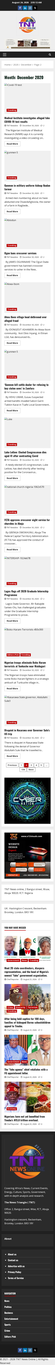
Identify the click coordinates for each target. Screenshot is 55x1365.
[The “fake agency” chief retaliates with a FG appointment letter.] (27, 1050)
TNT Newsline (12, 125)
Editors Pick (13, 655)
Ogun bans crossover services (27, 233)
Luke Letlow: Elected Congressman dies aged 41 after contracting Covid (27, 432)
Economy (11, 1108)
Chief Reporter (13, 979)
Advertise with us (16, 1266)
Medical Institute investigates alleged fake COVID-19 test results (27, 98)
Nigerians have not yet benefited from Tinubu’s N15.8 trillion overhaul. (24, 1118)
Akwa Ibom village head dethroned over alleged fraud (27, 297)
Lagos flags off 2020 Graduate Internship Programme (27, 571)
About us (12, 1254)
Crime (10, 1007)
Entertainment (11, 1318)
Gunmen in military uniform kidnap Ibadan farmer (27, 166)
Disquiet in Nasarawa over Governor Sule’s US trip (27, 710)
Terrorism (33, 1007)
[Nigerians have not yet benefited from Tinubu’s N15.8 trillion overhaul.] (27, 1097)
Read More (13, 144)
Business (8, 1312)
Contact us (13, 1260)
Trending (11, 110)
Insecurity (20, 1007)
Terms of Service (16, 1278)
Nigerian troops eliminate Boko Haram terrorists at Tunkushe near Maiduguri (27, 643)
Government (13, 960)
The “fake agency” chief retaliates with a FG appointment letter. (26, 1071)
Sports (7, 1324)
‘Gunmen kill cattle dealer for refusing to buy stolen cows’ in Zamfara (27, 365)
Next (31, 769)
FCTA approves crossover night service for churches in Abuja (27, 500)
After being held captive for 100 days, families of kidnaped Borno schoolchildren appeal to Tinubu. (27, 1022)
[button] (4, 55)
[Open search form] (50, 54)
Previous (12, 765)
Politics (8, 1307)
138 (23, 769)
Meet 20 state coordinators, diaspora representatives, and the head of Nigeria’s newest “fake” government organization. (26, 971)
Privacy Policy (14, 1272)
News (24, 960)
